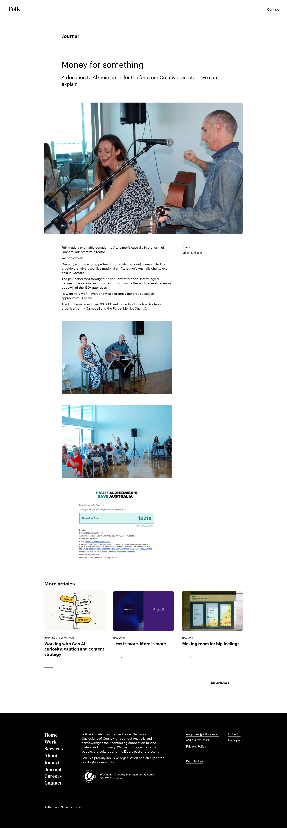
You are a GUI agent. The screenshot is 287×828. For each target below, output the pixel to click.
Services (53, 748)
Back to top (194, 761)
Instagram (235, 740)
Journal (52, 769)
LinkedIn (196, 252)
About (51, 755)
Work (50, 742)
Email (186, 252)
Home (51, 735)
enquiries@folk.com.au (202, 734)
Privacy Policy (196, 746)
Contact (52, 783)
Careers (53, 776)
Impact (52, 762)
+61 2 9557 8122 (197, 740)
